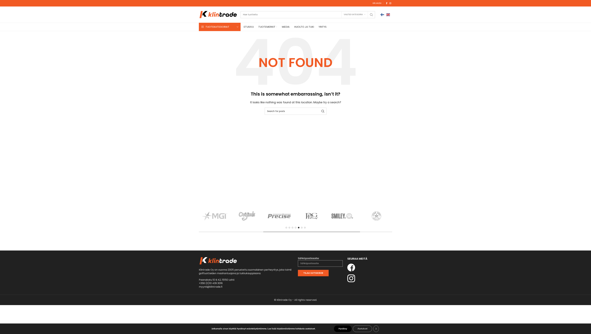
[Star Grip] (376, 216)
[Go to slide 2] (289, 227)
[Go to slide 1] (286, 227)
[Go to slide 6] (302, 227)
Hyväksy (343, 328)
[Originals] (247, 216)
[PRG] (312, 216)
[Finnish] (382, 14)
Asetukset (362, 328)
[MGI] (214, 216)
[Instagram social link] (390, 3)
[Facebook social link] (386, 3)
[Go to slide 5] (298, 227)
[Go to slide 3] (292, 227)
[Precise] (279, 216)
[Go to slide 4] (295, 227)
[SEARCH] (371, 14)
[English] (388, 14)
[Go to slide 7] (305, 227)
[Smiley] (344, 216)
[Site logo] (218, 14)
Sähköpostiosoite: (308, 258)
